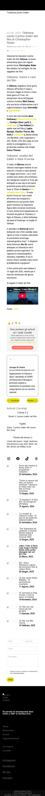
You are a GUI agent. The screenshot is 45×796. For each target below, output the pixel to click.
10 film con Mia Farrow (26, 622)
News (34, 46)
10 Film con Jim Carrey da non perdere (26, 609)
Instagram (12, 342)
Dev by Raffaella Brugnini (22, 793)
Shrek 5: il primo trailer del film (22, 416)
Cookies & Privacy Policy (22, 791)
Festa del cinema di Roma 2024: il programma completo (28, 468)
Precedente (13, 400)
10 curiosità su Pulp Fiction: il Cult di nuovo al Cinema (28, 595)
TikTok (26, 342)
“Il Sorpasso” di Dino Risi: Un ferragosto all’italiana (28, 501)
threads (8, 778)
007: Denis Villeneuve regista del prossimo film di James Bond (28, 566)
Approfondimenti (11, 738)
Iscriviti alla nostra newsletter (22, 347)
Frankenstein (18, 134)
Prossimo (32, 400)
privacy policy (20, 673)
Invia (10, 680)
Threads (33, 342)
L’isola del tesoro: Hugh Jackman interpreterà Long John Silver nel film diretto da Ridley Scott (22, 444)
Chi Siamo (8, 746)
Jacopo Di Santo (17, 50)
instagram (9, 760)
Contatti (6, 751)
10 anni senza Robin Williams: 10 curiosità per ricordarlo (28, 581)
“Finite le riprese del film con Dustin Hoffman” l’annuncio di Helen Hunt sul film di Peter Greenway (28, 485)
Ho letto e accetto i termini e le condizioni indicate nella (24, 672)
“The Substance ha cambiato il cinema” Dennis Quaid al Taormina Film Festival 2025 (28, 532)
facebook (9, 766)
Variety (16, 309)
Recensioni (8, 730)
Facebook (20, 342)
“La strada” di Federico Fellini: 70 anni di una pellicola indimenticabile (28, 516)
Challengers (12, 125)
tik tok (6, 772)
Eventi (6, 734)
